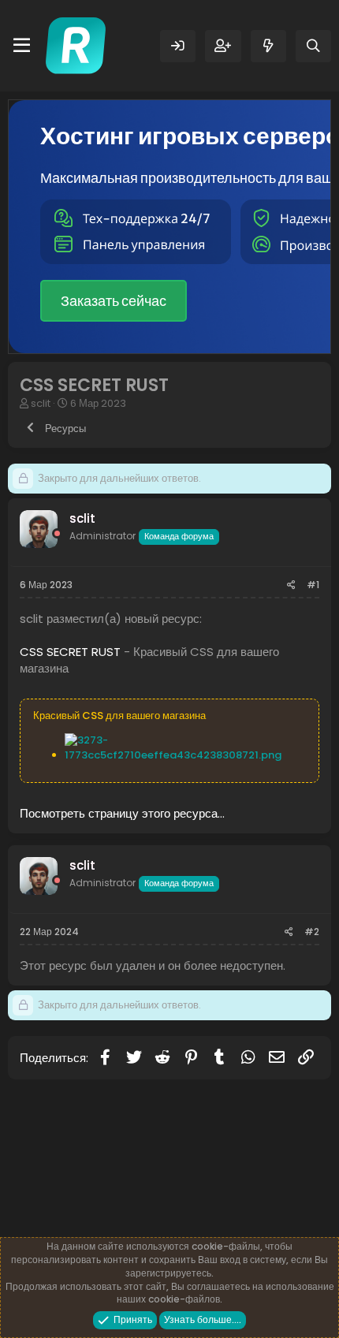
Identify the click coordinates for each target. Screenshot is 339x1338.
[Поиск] (313, 46)
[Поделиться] (291, 585)
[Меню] (21, 46)
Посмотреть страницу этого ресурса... (122, 813)
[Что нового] (268, 46)
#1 (313, 584)
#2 (311, 931)
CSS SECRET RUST (70, 651)
